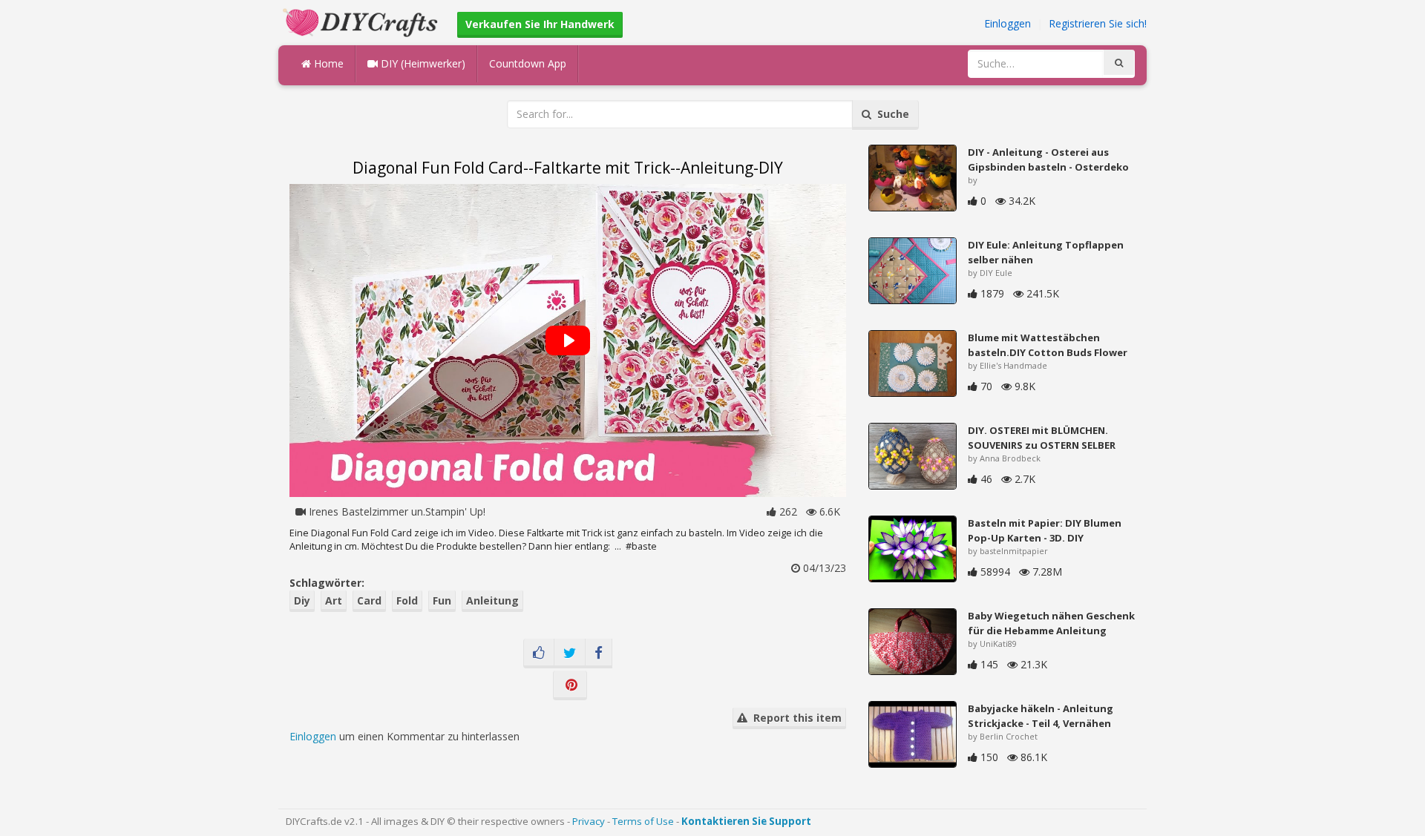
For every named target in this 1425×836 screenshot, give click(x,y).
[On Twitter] (570, 653)
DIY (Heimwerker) (421, 63)
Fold (407, 600)
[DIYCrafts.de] (362, 21)
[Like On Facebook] (538, 653)
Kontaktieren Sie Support (746, 821)
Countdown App (527, 63)
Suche (890, 114)
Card (369, 600)
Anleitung (492, 600)
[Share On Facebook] (598, 653)
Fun (442, 600)
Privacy (588, 821)
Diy (302, 600)
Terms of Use (643, 821)
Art (333, 600)
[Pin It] (570, 685)
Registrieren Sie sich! (1098, 23)
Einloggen (1007, 23)
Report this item (794, 718)
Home (327, 63)
